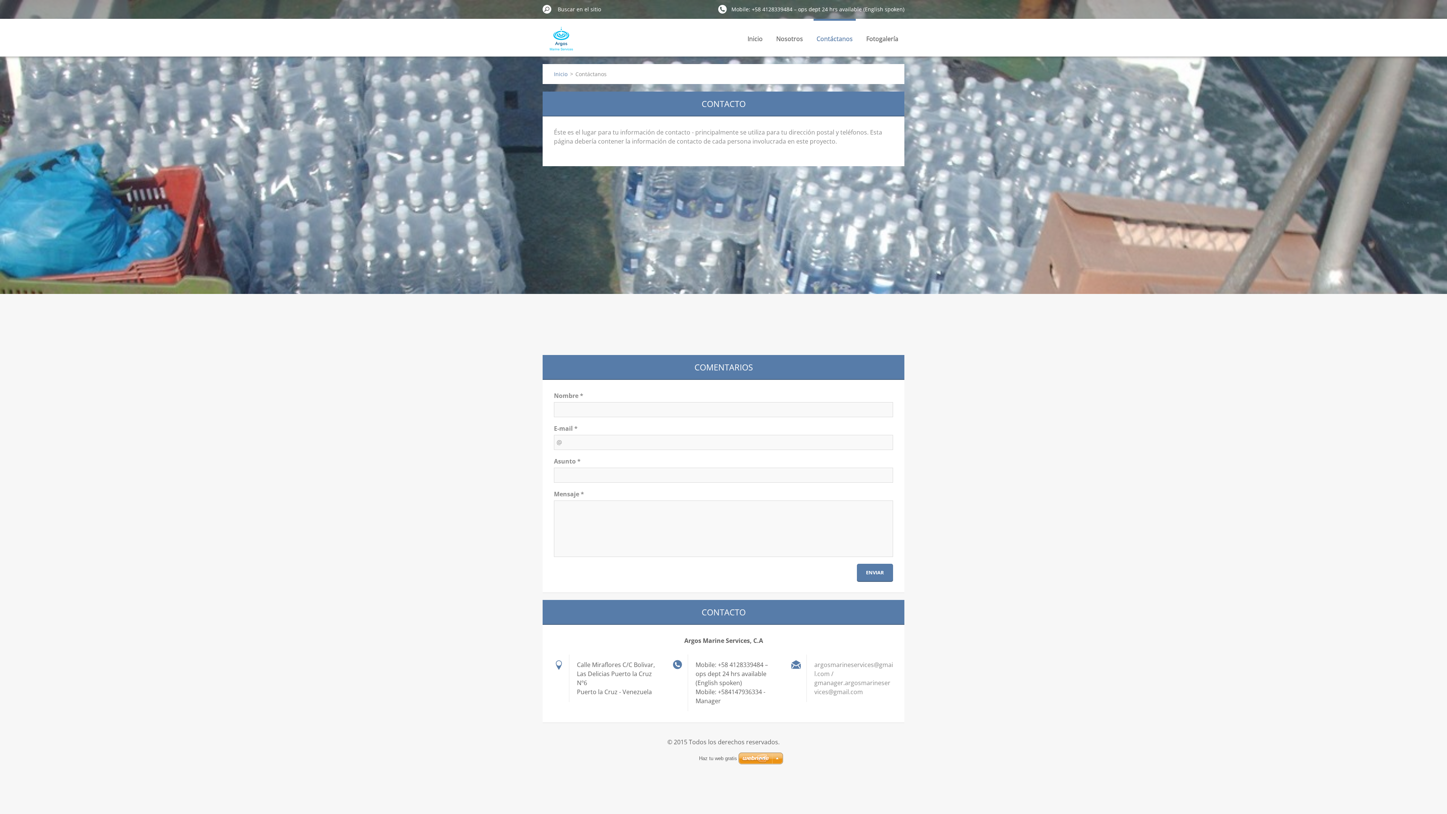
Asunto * (567, 461)
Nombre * (568, 396)
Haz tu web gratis (718, 758)
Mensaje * (569, 494)
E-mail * (566, 428)
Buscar (547, 9)
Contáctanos (835, 39)
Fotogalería (882, 39)
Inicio (755, 39)
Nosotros (789, 39)
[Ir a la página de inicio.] (560, 43)
